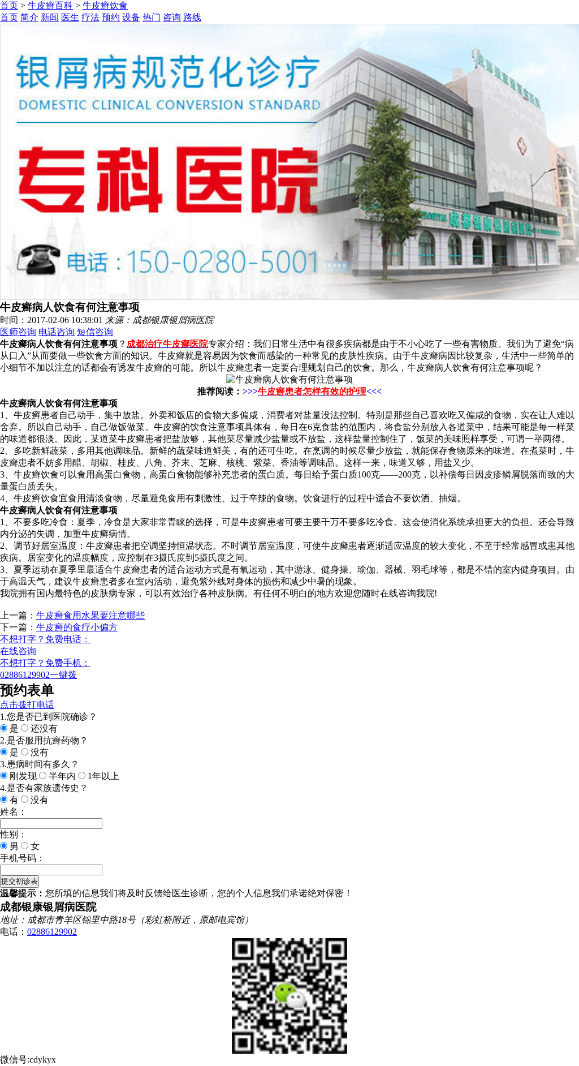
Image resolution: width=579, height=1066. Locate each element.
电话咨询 (56, 332)
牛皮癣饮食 (105, 5)
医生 (70, 17)
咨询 (172, 17)
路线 (192, 17)
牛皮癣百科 (50, 5)
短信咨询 (95, 332)
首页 (9, 5)
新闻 (50, 17)
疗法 (90, 17)
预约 (111, 17)
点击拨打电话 (27, 705)
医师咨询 (18, 332)
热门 (151, 17)
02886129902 (52, 931)
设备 (131, 17)
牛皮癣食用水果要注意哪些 (90, 615)
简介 (29, 17)
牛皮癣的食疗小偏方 (77, 627)
